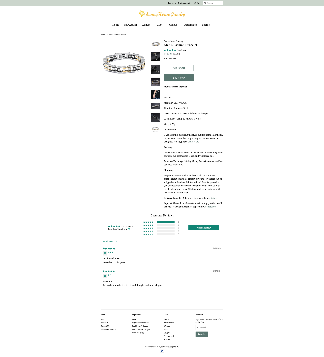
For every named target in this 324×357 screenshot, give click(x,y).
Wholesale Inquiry (108, 329)
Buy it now (179, 77)
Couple (173, 24)
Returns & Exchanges (141, 329)
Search (103, 319)
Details (213, 198)
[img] (109, 248)
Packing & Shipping (140, 326)
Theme (206, 24)
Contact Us (193, 141)
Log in (171, 3)
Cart (198, 3)
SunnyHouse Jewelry (169, 347)
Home (115, 24)
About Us (104, 323)
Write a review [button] (204, 227)
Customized (190, 24)
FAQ (134, 319)
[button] (170, 50)
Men (160, 24)
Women (146, 24)
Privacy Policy (138, 333)
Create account (184, 3)
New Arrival (130, 24)
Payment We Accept (140, 323)
